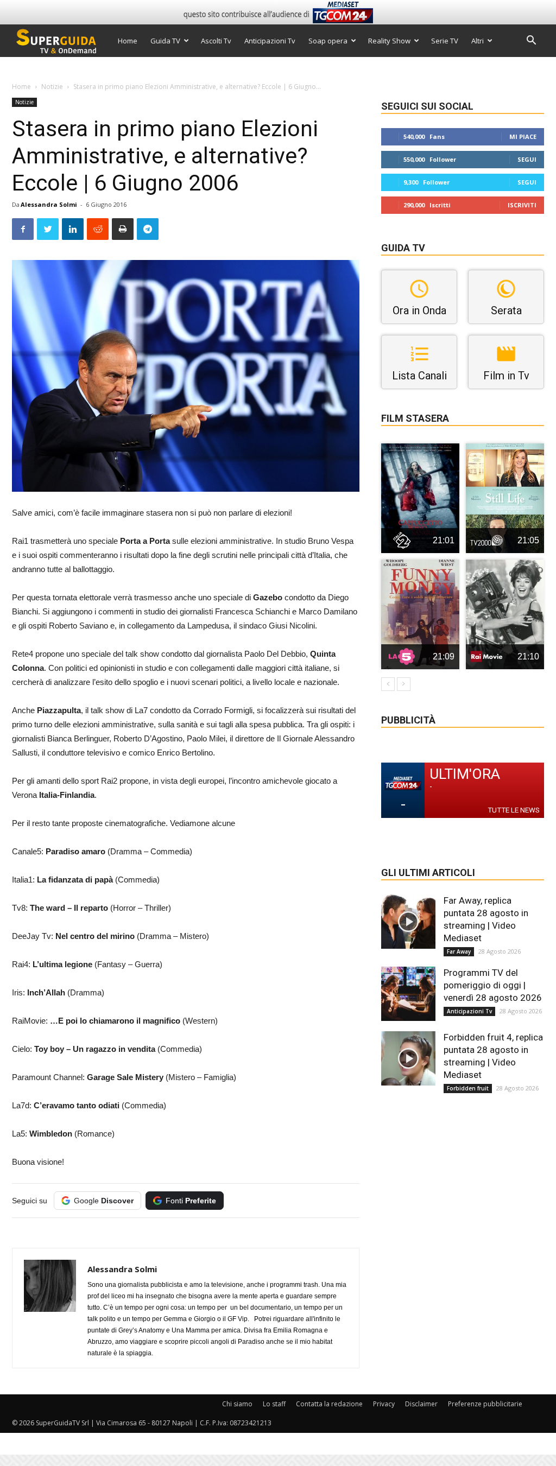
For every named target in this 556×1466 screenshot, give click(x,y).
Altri (477, 41)
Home (127, 41)
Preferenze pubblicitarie (485, 1403)
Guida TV (165, 41)
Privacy (384, 1403)
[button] (531, 41)
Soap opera (328, 41)
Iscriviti (522, 205)
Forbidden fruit (468, 1088)
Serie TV (444, 41)
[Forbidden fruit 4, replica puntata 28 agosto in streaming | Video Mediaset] (408, 1058)
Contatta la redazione (329, 1403)
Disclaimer (421, 1403)
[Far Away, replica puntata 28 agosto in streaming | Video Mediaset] (408, 921)
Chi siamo (237, 1403)
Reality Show (389, 41)
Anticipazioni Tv (269, 41)
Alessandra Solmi (49, 204)
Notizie (52, 86)
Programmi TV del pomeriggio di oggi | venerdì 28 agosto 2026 (493, 985)
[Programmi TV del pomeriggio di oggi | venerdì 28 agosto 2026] (408, 994)
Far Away (459, 951)
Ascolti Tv (216, 41)
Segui (526, 159)
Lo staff (274, 1403)
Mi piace (522, 136)
